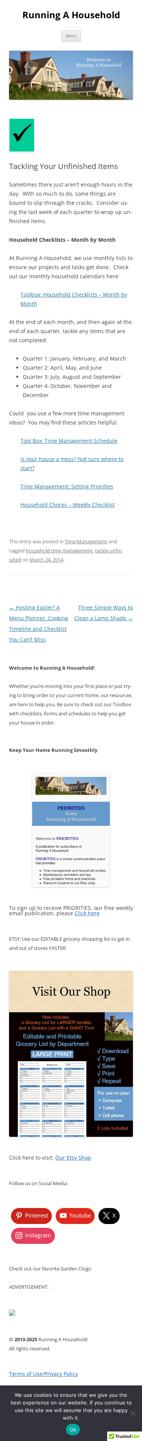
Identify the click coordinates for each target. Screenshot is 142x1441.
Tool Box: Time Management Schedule (68, 440)
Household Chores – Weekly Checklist (67, 504)
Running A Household (71, 15)
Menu (71, 35)
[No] (132, 1413)
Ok (73, 1430)
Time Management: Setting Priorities (66, 486)
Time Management (86, 541)
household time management (59, 550)
